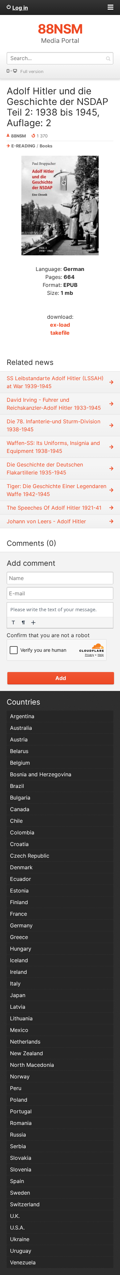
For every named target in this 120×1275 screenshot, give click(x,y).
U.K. (15, 1216)
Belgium (20, 762)
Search (108, 58)
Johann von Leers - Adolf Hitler (46, 521)
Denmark (21, 867)
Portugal (21, 1111)
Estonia (19, 890)
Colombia (22, 832)
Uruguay (20, 1250)
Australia (21, 727)
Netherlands (25, 1041)
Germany (21, 925)
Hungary (20, 948)
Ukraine (19, 1239)
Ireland (18, 972)
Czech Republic (29, 855)
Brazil (17, 786)
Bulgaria (20, 797)
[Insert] (33, 622)
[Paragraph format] (23, 622)
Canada (19, 809)
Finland (19, 902)
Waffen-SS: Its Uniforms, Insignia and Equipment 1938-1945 (53, 447)
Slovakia (20, 1157)
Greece (19, 937)
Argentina (22, 716)
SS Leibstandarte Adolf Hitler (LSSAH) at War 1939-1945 (55, 382)
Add (60, 678)
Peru (15, 1088)
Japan (17, 995)
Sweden (20, 1192)
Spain (17, 1181)
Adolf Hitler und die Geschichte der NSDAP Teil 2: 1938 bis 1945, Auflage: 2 (57, 106)
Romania (21, 1123)
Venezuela (23, 1262)
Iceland (19, 960)
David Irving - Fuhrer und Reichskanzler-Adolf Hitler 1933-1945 (54, 403)
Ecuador (20, 879)
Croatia (19, 844)
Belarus (19, 751)
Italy (15, 983)
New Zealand (26, 1053)
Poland (18, 1099)
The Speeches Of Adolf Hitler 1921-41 (54, 507)
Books (46, 145)
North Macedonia (32, 1065)
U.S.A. (17, 1227)
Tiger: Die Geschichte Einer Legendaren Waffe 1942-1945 (56, 490)
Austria (19, 739)
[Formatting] (13, 622)
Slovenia (20, 1169)
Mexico (19, 1030)
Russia (18, 1134)
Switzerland (25, 1204)
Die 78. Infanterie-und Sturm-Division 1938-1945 (53, 425)
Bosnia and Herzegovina (40, 774)
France (18, 913)
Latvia (17, 1006)
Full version (31, 71)
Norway (20, 1076)
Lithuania (21, 1018)
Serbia (18, 1146)
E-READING (23, 145)
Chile (16, 820)
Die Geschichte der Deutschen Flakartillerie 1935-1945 (45, 468)
